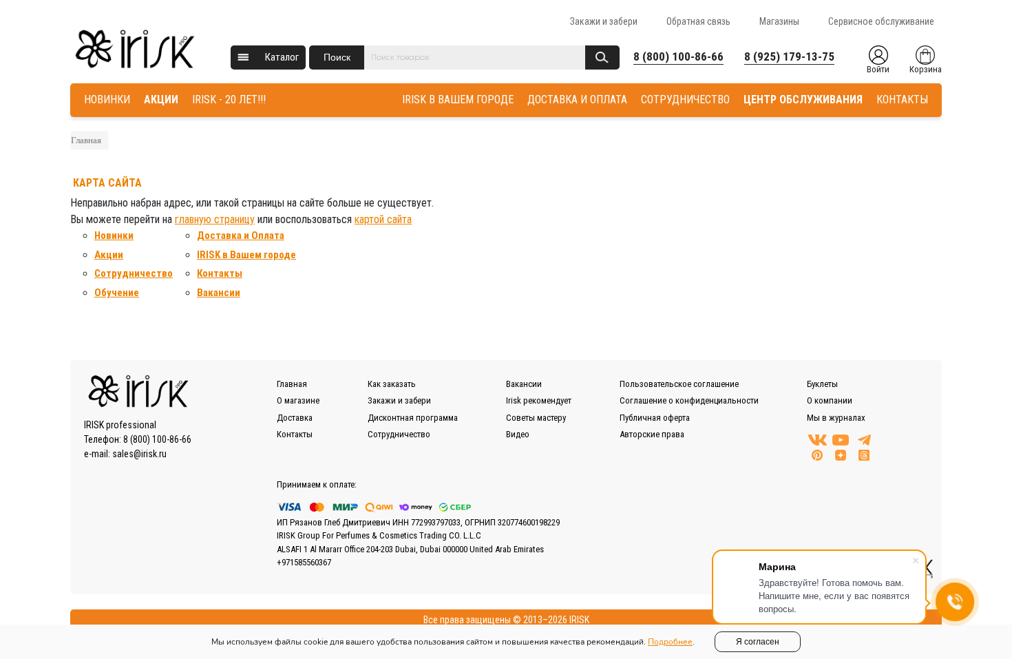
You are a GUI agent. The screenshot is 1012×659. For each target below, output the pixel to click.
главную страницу (215, 219)
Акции (108, 255)
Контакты (219, 273)
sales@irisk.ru (139, 453)
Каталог (282, 57)
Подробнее (670, 641)
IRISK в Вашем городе (246, 255)
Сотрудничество (133, 273)
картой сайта (383, 219)
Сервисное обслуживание (881, 21)
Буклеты (822, 384)
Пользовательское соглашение (679, 384)
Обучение (116, 292)
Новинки (114, 235)
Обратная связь (698, 21)
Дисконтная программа (413, 417)
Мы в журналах (836, 417)
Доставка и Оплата (240, 235)
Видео (517, 434)
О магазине (298, 400)
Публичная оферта (655, 417)
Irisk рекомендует (538, 400)
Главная (86, 140)
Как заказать (392, 384)
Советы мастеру (536, 417)
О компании (829, 400)
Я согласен (757, 642)
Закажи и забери (603, 21)
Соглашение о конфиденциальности (689, 400)
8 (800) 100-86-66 (678, 56)
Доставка (295, 417)
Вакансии (218, 292)
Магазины (779, 21)
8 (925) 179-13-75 (789, 56)
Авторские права (652, 434)
